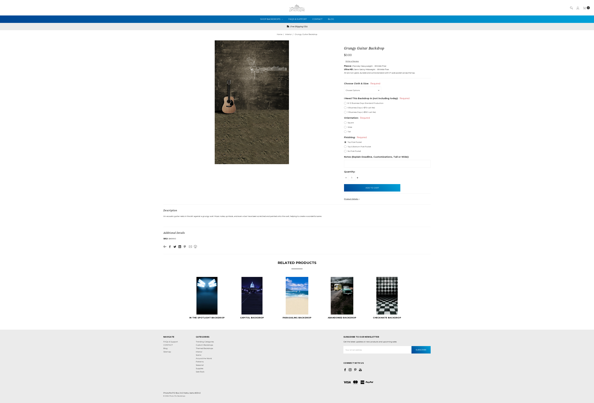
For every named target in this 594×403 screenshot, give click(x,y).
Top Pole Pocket (355, 142)
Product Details (351, 199)
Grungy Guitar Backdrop (306, 34)
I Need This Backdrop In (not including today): (376, 98)
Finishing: (355, 137)
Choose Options (207, 309)
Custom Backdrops (204, 345)
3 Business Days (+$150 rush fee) (362, 112)
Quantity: (349, 171)
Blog (331, 19)
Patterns (200, 361)
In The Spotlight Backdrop (207, 317)
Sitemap (167, 352)
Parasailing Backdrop (297, 317)
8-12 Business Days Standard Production (365, 103)
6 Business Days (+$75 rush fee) (361, 107)
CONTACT (317, 19)
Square (351, 122)
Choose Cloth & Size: (362, 83)
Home (279, 34)
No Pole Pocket (354, 151)
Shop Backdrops (270, 19)
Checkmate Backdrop (387, 317)
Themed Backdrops (204, 348)
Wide (350, 127)
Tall (349, 131)
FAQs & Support (297, 19)
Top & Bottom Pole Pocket (359, 146)
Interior (288, 34)
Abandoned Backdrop (342, 317)
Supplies (199, 368)
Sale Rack (200, 372)
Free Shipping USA (299, 26)
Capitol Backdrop (252, 317)
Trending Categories (205, 342)
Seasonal (200, 365)
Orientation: (357, 117)
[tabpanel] (207, 298)
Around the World (204, 358)
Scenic (198, 355)
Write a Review (352, 61)
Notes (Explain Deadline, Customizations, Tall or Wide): (376, 156)
